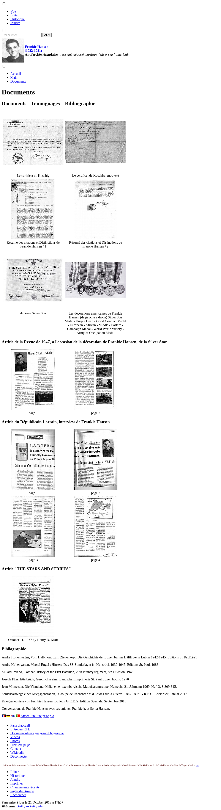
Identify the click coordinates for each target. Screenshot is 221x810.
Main (13, 77)
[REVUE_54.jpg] (33, 408)
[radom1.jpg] (33, 164)
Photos (15, 741)
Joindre (15, 23)
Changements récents (24, 787)
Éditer (14, 15)
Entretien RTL (20, 729)
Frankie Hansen (36, 47)
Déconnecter (19, 756)
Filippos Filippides (31, 806)
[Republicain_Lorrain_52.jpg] (33, 555)
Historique (17, 19)
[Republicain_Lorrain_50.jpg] (33, 488)
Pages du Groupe (22, 791)
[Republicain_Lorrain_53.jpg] (95, 555)
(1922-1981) (33, 50)
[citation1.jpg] (33, 238)
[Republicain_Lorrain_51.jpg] (95, 488)
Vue (13, 11)
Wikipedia (17, 752)
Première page (20, 745)
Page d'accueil (20, 725)
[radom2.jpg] (95, 162)
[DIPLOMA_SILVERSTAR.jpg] (33, 300)
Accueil (15, 73)
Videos (15, 737)
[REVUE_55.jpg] (95, 408)
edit (197, 765)
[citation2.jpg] (95, 238)
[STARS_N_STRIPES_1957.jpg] (33, 635)
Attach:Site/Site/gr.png (36, 716)
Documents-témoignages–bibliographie (37, 733)
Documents (18, 81)
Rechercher (18, 795)
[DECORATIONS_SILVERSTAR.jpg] (95, 297)
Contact (15, 748)
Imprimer (16, 783)
